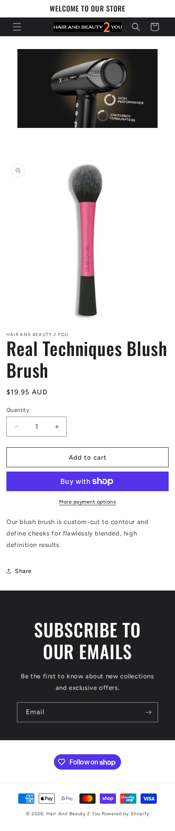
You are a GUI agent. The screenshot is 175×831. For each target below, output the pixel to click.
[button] (17, 26)
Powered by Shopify (126, 814)
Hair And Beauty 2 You (73, 814)
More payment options (87, 502)
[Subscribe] (148, 712)
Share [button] (23, 571)
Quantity (17, 410)
